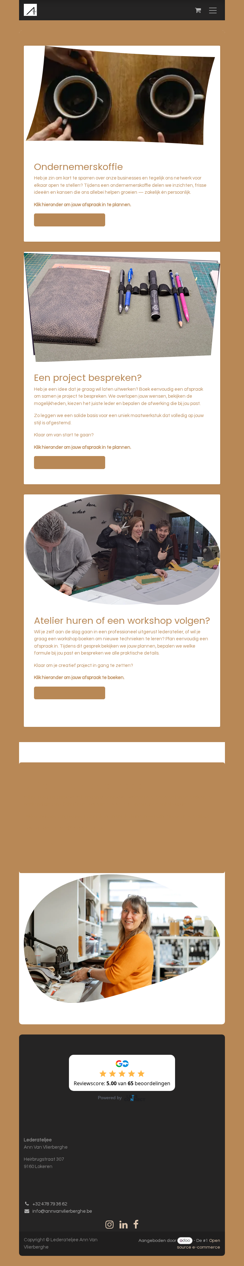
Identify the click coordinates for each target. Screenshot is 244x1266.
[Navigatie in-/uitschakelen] (213, 10)
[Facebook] (136, 1224)
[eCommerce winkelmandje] (198, 10)
